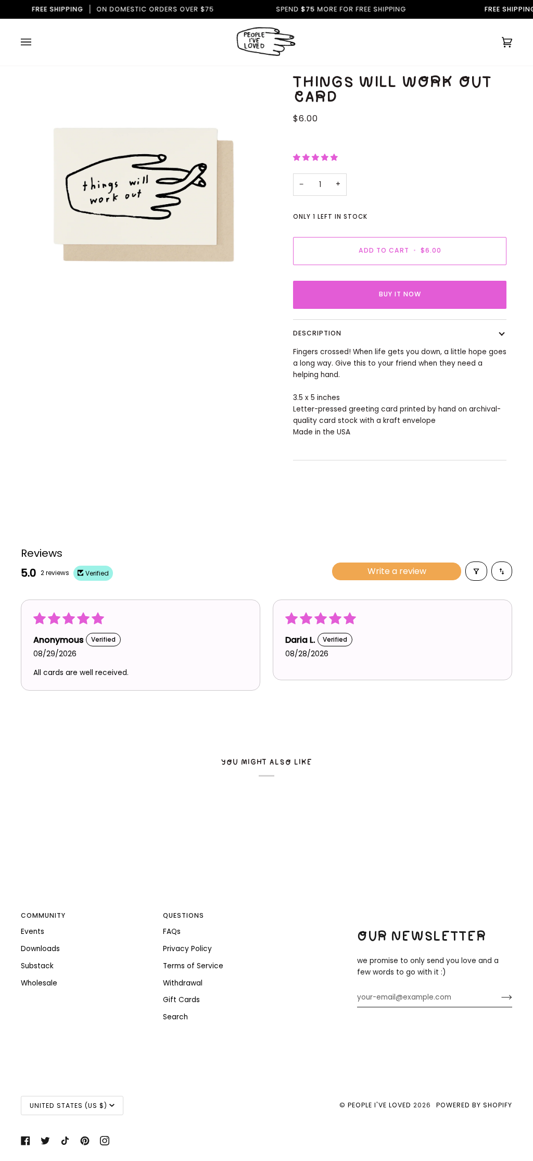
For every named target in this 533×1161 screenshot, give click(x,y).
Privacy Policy (187, 949)
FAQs (172, 932)
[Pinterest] (85, 1140)
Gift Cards (181, 1000)
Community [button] (43, 915)
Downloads (40, 949)
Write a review (396, 571)
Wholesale (39, 983)
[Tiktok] (65, 1140)
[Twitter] (45, 1140)
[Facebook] (25, 1140)
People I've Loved (379, 1105)
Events (32, 932)
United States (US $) (68, 1105)
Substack (37, 966)
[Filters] (476, 571)
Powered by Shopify (474, 1105)
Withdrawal (182, 983)
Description (317, 333)
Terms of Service (193, 966)
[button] (315, 158)
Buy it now (400, 294)
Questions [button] (183, 915)
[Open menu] (36, 42)
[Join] (498, 997)
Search (175, 1017)
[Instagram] (104, 1140)
